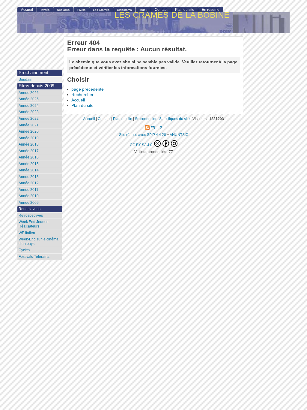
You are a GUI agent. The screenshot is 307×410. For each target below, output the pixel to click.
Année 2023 (29, 112)
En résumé (210, 10)
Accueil (78, 100)
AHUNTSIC (179, 135)
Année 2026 (29, 93)
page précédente (87, 89)
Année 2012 (29, 183)
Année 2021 (29, 125)
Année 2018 (29, 144)
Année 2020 (29, 131)
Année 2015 (29, 164)
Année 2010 (29, 196)
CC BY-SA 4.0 (141, 145)
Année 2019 (29, 138)
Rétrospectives (31, 215)
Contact (161, 10)
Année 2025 (29, 99)
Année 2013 (29, 177)
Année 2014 (29, 170)
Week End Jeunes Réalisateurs (33, 224)
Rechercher (82, 94)
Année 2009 (29, 202)
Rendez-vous (29, 209)
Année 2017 (29, 151)
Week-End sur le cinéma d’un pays (38, 241)
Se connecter (145, 119)
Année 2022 (29, 118)
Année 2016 (29, 157)
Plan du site (82, 105)
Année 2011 (28, 190)
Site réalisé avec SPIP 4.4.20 (142, 135)
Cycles (24, 250)
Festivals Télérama (34, 257)
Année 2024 (29, 106)
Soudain (25, 79)
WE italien (27, 233)
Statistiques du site (174, 119)
